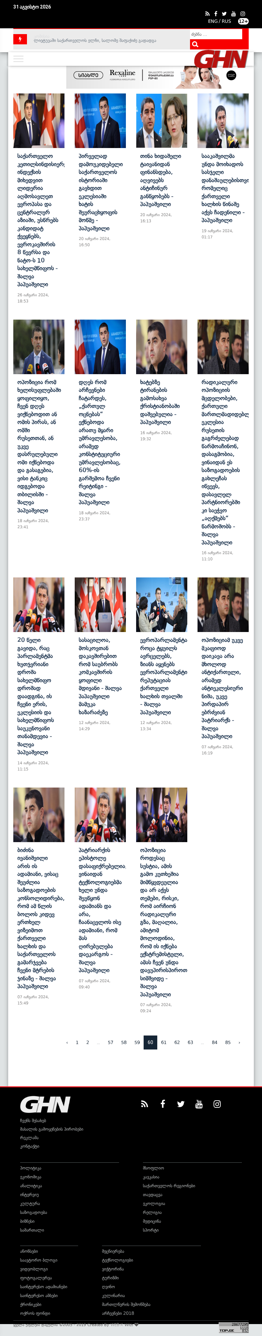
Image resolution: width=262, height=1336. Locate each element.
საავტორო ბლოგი (38, 1260)
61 (163, 1042)
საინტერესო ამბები (39, 1295)
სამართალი (32, 1230)
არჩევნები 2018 (118, 1313)
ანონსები (29, 1251)
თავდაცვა (152, 1194)
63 (190, 1042)
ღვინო (108, 1286)
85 (228, 1042)
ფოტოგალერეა (36, 1277)
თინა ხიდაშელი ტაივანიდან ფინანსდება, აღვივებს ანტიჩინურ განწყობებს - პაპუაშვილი (160, 179)
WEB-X (117, 1324)
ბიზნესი (27, 1221)
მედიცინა (152, 1221)
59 (137, 1042)
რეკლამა (29, 1137)
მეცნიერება (113, 1251)
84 (214, 1042)
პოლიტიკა (30, 1168)
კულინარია (113, 1295)
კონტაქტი (29, 1146)
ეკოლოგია (154, 1203)
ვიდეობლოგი (34, 1269)
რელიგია (152, 1212)
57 (110, 1042)
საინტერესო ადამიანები (43, 1286)
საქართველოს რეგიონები (169, 1185)
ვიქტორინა (113, 1269)
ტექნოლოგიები (117, 1260)
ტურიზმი (110, 1277)
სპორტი (151, 1230)
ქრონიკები (30, 1304)
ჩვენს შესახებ (33, 1120)
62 (177, 1042)
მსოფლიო (153, 1168)
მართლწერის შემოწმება (126, 1304)
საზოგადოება (33, 1212)
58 (124, 1042)
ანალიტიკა (31, 1185)
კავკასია (151, 1176)
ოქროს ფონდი (35, 1313)
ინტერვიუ (29, 1194)
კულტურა (30, 1203)
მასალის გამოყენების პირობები (51, 1129)
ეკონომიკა (30, 1176)
